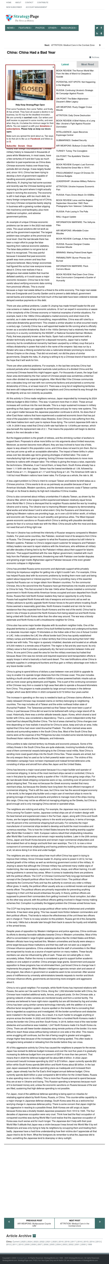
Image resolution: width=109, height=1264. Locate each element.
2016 (79, 1241)
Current (16, 1241)
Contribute (42, 2)
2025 (23, 1241)
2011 (14, 1244)
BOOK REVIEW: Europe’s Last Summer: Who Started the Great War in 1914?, (75, 166)
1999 (89, 1244)
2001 (77, 1244)
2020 (54, 1241)
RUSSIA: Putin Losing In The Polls (72, 211)
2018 (67, 1241)
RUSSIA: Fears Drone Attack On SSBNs (75, 194)
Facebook (35, 138)
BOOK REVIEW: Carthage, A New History (76, 238)
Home (8, 2)
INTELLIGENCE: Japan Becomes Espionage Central (72, 133)
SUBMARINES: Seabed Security (71, 140)
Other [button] (52, 27)
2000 (83, 1244)
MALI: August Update (66, 216)
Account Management (36, 7)
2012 (8, 1244)
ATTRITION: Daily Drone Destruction (73, 115)
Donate (21, 145)
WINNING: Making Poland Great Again (74, 252)
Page (26, 18)
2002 (71, 1244)
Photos (40, 27)
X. (10, 141)
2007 (39, 1244)
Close (29, 145)
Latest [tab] (65, 64)
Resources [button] (68, 27)
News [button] (10, 27)
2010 (21, 1244)
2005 (52, 1244)
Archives (95, 57)
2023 (36, 1241)
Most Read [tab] (87, 64)
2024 (29, 1241)
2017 (73, 1241)
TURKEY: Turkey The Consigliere (71, 150)
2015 (86, 1241)
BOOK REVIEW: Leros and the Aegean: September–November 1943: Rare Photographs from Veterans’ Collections (74, 203)
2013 (98, 1241)
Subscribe (11, 145)
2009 (27, 1244)
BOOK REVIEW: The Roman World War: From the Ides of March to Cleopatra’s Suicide (75, 73)
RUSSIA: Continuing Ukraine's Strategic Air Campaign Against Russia (74, 92)
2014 (92, 1241)
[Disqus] (54, 1179)
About (18, 2)
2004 (58, 1244)
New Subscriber (14, 7)
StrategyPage (21, 1258)
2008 (33, 1244)
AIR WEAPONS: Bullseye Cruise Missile (75, 145)
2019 (61, 1241)
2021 (48, 1241)
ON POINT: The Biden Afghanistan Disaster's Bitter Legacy (72, 100)
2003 (64, 1244)
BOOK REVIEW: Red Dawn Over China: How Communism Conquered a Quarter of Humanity (76, 277)
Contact (29, 2)
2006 (46, 1244)
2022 (42, 1241)
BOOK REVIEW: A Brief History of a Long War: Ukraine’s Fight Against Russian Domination (75, 123)
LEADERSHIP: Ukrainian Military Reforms (76, 181)
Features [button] (24, 27)
